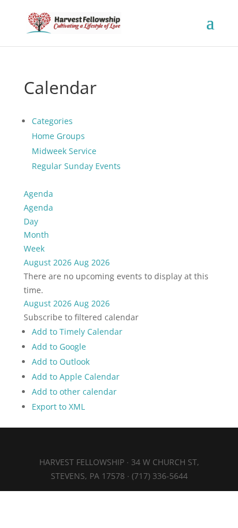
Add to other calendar (74, 391)
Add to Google (59, 346)
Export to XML (58, 406)
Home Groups (58, 135)
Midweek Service (64, 150)
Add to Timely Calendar (77, 331)
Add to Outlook (61, 361)
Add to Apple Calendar (76, 376)
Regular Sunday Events (76, 165)
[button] (81, 317)
